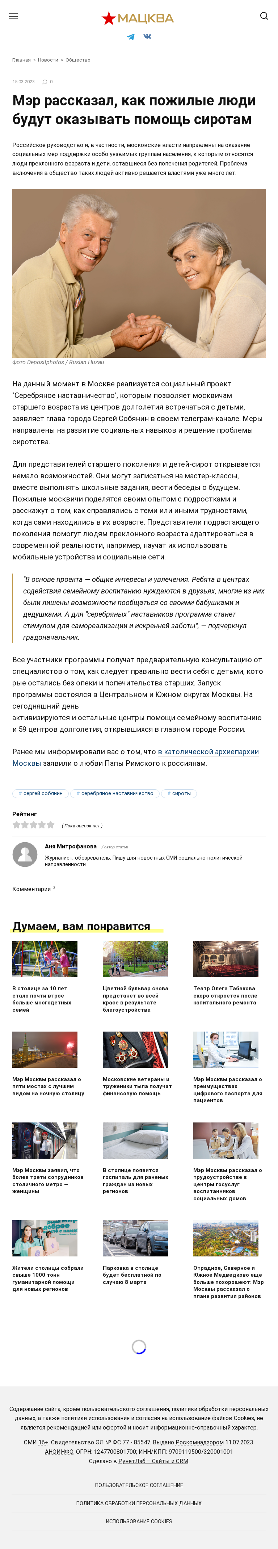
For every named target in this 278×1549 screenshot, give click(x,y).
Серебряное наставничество (117, 793)
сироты (181, 793)
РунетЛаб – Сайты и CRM (153, 1461)
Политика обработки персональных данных (139, 1503)
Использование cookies (139, 1522)
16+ (43, 1442)
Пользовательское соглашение (139, 1485)
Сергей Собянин (43, 793)
